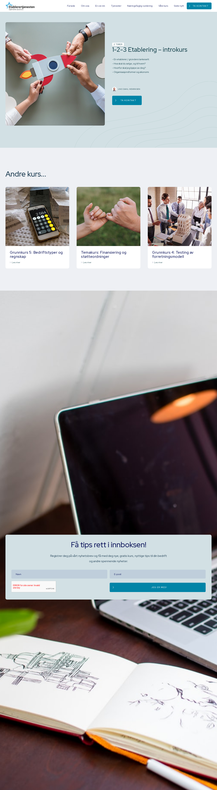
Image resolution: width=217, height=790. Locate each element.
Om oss (85, 5)
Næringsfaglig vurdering (140, 5)
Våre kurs (163, 5)
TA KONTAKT (128, 100)
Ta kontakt (201, 6)
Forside (71, 5)
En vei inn (100, 5)
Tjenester (116, 5)
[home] (20, 5)
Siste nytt (179, 5)
